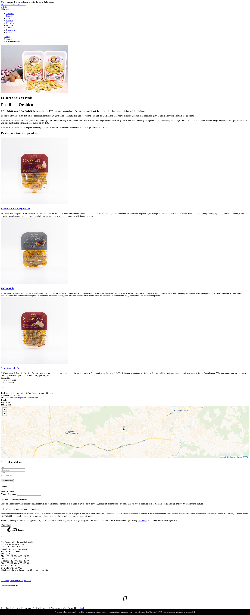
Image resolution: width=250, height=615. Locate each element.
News (13, 4)
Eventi (9, 32)
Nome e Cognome (9, 494)
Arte (8, 18)
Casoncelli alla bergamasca (15, 208)
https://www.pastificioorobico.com (24, 398)
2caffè (63, 608)
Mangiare (10, 23)
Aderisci (13, 581)
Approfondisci (190, 612)
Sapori (9, 16)
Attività (9, 28)
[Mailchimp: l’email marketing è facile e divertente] (15, 531)
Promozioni (6, 4)
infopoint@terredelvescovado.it (14, 549)
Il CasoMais (7, 288)
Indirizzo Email (8, 491)
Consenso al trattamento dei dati (14, 499)
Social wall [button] (21, 4)
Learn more (142, 520)
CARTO (245, 457)
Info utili (27, 581)
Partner (20, 581)
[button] (125, 429)
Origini (81, 608)
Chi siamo (5, 581)
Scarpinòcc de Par (10, 368)
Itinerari (9, 21)
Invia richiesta (7, 481)
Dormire (9, 25)
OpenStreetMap (235, 457)
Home (8, 37)
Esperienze (10, 30)
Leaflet (224, 457)
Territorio (10, 14)
